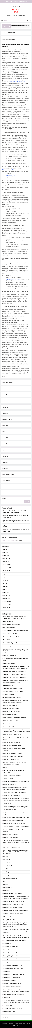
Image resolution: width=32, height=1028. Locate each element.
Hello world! (21, 540)
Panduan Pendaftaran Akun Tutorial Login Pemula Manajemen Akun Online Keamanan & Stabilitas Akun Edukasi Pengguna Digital (16, 808)
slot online (5, 462)
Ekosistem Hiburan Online (9, 655)
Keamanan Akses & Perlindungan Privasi (13, 727)
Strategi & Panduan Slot (9, 920)
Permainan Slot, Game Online (10, 834)
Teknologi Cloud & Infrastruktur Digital (12, 965)
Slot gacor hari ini (7, 419)
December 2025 (7, 564)
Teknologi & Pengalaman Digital (11, 956)
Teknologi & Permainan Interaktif (11, 962)
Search (4, 498)
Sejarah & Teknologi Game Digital (11, 847)
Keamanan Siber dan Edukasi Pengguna (13, 756)
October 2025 (6, 571)
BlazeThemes (16, 1025)
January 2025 (6, 598)
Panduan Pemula (7, 803)
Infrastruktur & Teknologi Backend (11, 711)
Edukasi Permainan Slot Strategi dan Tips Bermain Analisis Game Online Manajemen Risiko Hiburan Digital (15, 650)
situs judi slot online (8, 866)
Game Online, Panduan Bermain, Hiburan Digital (14, 674)
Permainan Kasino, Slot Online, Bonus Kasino (14, 823)
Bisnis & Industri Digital (9, 627)
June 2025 (5, 583)
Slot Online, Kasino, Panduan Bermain (12, 907)
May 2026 (5, 549)
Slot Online (5, 890)
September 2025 (7, 574)
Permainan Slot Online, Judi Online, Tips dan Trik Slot (16, 826)
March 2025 (6, 592)
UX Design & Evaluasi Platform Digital (12, 1008)
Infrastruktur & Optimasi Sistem (11, 708)
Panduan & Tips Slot (8, 778)
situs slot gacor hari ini (9, 474)
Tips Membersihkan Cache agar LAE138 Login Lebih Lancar (14, 1)
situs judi (5, 856)
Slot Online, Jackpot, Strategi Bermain (12, 893)
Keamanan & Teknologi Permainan (11, 724)
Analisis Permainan (8, 621)
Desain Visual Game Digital (10, 633)
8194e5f (6, 49)
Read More (4, 376)
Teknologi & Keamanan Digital (10, 953)
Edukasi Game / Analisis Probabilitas (12, 646)
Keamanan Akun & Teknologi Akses (12, 734)
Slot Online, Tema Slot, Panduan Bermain (13, 913)
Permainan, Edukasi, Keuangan (10, 837)
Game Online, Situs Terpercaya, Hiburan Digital (14, 677)
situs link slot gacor (8, 382)
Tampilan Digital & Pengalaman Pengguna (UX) (14, 940)
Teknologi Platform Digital (9, 980)
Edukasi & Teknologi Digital (10, 643)
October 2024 (6, 608)
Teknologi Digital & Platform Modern (12, 977)
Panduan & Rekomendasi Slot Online (12, 775)
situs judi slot (6, 859)
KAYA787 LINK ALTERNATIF (17, 81)
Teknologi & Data (7, 943)
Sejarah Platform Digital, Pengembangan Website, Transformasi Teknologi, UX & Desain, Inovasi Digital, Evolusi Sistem (16, 852)
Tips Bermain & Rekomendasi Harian (12, 986)
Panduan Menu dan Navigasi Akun (11, 795)
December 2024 (7, 601)
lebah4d (5, 767)
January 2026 (6, 561)
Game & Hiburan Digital (9, 663)
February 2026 (6, 558)
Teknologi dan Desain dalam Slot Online (13, 968)
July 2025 (5, 580)
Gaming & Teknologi (8, 685)
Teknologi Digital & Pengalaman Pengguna (13, 974)
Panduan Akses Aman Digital (10, 784)
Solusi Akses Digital (8, 916)
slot (4, 431)
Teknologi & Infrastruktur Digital (11, 946)
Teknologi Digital (7, 971)
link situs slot (6, 401)
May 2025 (5, 586)
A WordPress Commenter (9, 540)
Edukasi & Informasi (8, 640)
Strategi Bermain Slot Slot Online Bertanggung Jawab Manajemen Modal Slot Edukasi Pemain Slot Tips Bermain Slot (16, 931)
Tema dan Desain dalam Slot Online (12, 983)
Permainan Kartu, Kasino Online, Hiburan (13, 820)
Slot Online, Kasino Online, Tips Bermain (13, 904)
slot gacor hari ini (7, 887)
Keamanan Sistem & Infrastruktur (11, 759)
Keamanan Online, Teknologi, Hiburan (12, 753)
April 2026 (5, 552)
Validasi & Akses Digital (9, 1011)
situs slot (5, 425)
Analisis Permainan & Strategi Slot (11, 624)
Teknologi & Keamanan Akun (10, 949)
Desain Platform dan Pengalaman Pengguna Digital (15, 630)
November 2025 (7, 568)
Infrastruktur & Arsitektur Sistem (11, 705)
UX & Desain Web (7, 1005)
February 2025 (6, 595)
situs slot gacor (7, 438)
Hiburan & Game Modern (9, 694)
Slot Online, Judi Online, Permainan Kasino (13, 901)
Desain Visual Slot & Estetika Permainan (13, 637)
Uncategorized (6, 997)
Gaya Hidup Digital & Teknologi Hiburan (13, 691)
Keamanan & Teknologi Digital (10, 720)
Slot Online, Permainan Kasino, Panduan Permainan (15, 910)
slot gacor (5, 388)
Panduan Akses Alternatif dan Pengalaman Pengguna (16, 781)
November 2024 (7, 604)
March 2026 (6, 555)
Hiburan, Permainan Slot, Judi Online (12, 697)
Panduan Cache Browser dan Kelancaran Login (14, 792)
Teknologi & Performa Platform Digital (12, 959)
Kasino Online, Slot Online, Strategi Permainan (14, 717)
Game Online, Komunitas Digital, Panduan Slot (14, 671)
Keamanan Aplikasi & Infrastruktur (11, 742)
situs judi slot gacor (8, 862)
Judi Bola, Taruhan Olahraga (10, 714)
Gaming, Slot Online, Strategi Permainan (13, 688)
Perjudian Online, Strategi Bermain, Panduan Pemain (16, 817)
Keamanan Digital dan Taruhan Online (12, 745)
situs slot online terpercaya (10, 878)
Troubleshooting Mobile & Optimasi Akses (13, 994)
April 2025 (5, 589)
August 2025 (6, 577)
